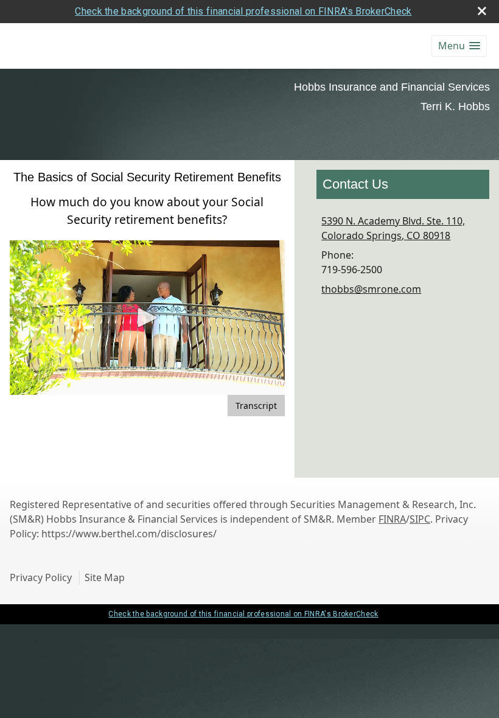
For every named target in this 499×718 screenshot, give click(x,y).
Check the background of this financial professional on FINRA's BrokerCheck (243, 11)
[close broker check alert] (482, 11)
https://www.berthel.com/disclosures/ (129, 533)
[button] (459, 46)
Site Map (105, 577)
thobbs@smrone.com (371, 289)
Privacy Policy (41, 577)
